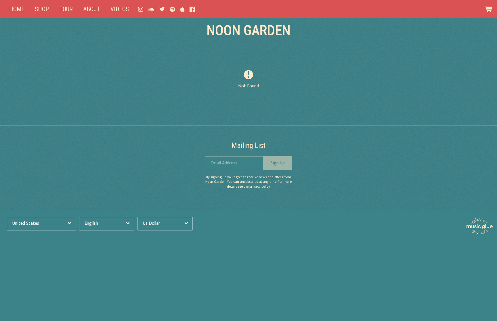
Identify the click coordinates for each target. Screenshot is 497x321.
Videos (119, 9)
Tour (66, 9)
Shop (42, 9)
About (91, 9)
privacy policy (259, 186)
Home (16, 9)
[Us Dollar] (165, 223)
